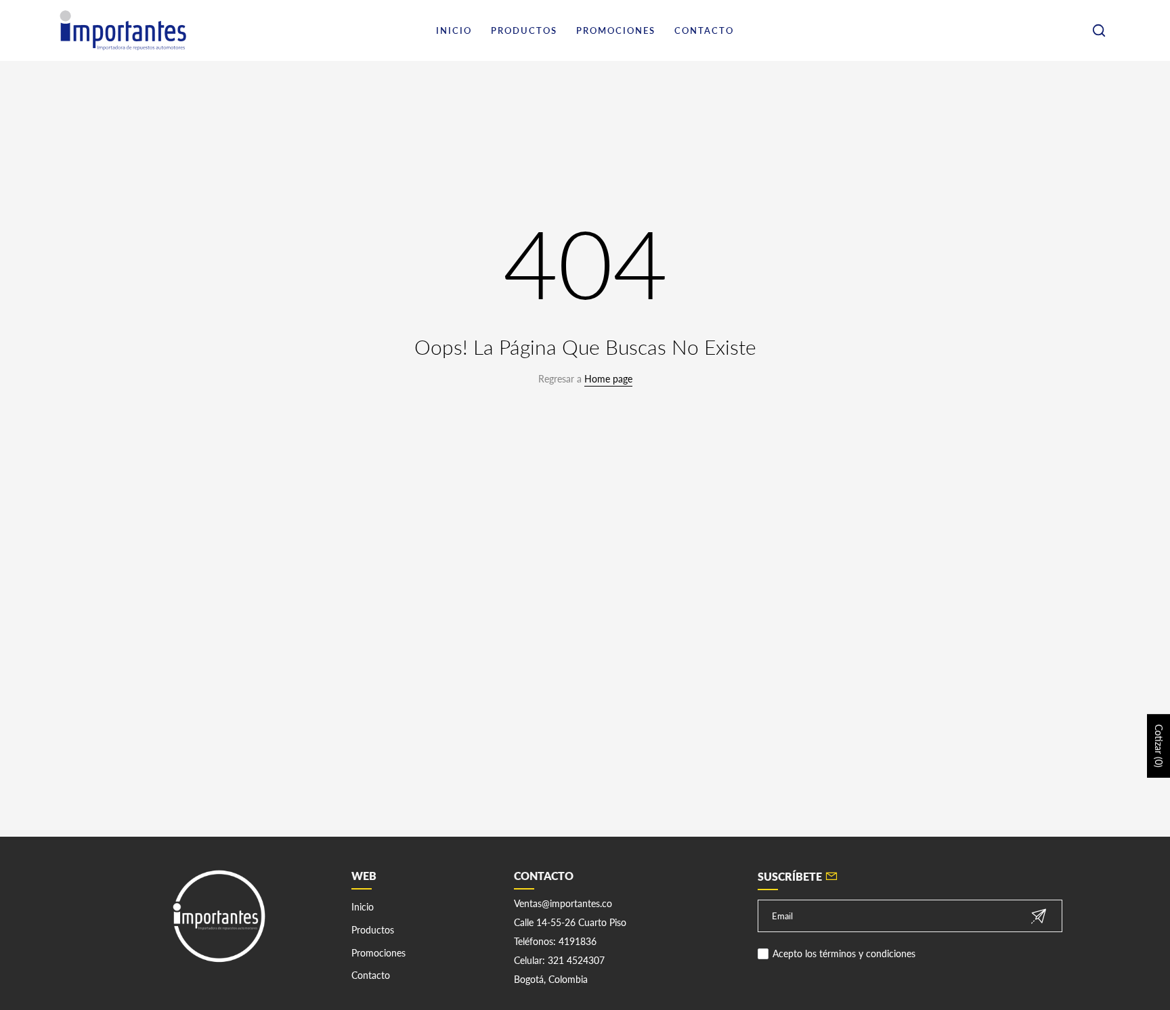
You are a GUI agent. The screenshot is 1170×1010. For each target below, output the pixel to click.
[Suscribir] (1039, 916)
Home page (608, 379)
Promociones (378, 953)
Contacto (370, 975)
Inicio (362, 907)
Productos (372, 930)
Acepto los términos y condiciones (844, 953)
